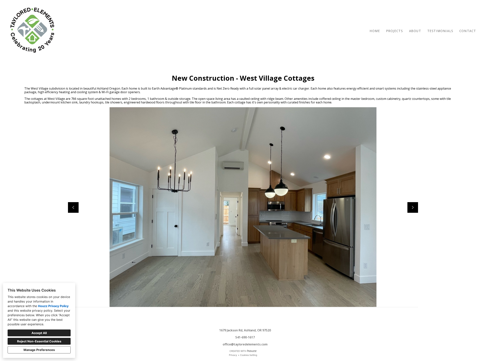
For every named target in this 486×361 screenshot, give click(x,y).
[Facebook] (246, 322)
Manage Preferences (39, 350)
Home (375, 31)
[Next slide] (412, 207)
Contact (467, 31)
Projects (394, 31)
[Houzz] (239, 322)
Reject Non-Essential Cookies (39, 341)
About (415, 31)
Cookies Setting (248, 355)
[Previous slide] (73, 207)
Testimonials (440, 31)
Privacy (233, 355)
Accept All (39, 333)
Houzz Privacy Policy (53, 306)
